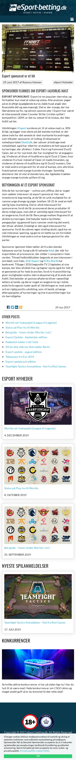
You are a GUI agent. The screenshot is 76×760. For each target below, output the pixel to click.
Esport (22, 128)
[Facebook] (8, 307)
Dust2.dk (26, 142)
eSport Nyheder (63, 82)
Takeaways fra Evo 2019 (19, 356)
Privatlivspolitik (27, 751)
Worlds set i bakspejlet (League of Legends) (31, 322)
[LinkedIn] (16, 307)
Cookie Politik (42, 751)
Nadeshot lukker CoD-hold (21, 342)
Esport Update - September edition (26, 337)
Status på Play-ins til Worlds (22, 327)
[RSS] (20, 307)
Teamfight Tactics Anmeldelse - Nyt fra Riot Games (35, 366)
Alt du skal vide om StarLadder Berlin (27, 346)
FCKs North (51, 260)
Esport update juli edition (20, 361)
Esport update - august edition (23, 351)
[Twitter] (12, 307)
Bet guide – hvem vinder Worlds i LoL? (28, 332)
